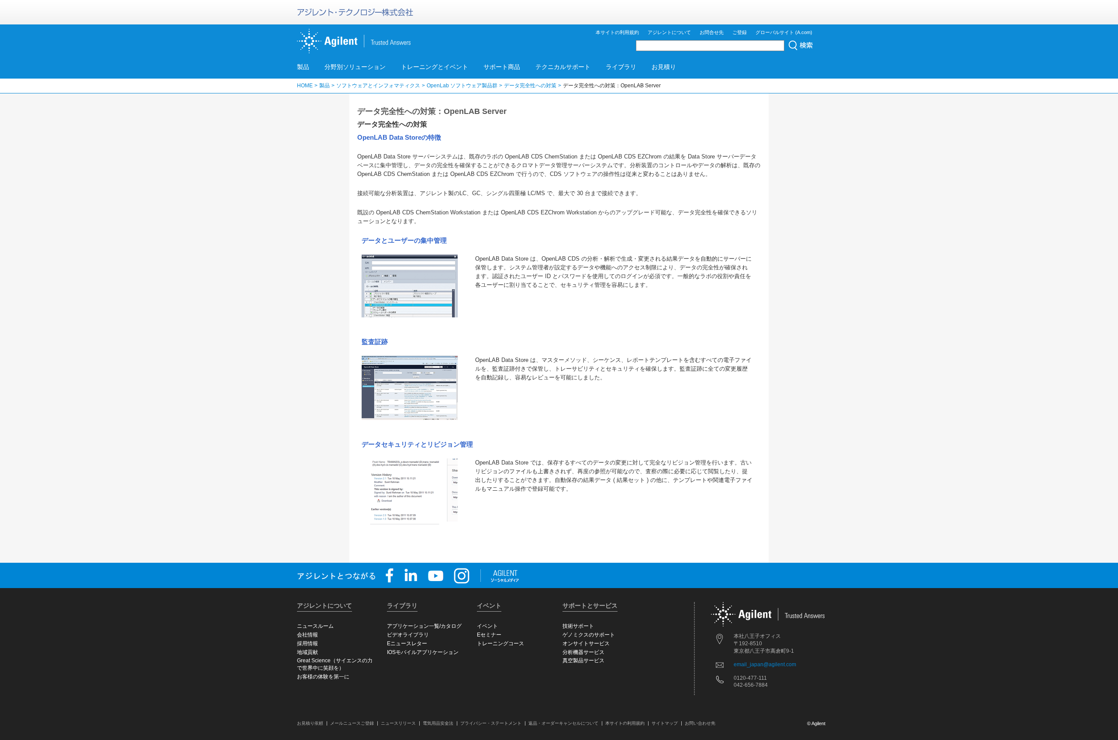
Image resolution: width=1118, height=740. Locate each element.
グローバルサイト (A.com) (784, 32)
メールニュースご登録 (352, 723)
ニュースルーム (315, 626)
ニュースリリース (398, 723)
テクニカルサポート (562, 66)
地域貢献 (307, 652)
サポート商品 (501, 66)
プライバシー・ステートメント (490, 723)
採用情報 (307, 643)
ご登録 (739, 32)
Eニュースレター (407, 643)
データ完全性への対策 (530, 86)
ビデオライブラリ (408, 635)
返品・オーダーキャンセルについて (563, 723)
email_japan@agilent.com (765, 664)
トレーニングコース (500, 643)
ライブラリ (621, 66)
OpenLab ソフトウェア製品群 (462, 86)
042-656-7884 (751, 685)
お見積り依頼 (310, 723)
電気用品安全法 (438, 723)
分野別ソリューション (355, 66)
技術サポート (578, 626)
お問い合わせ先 (700, 723)
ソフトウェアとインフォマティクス (378, 86)
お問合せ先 (712, 32)
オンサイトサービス (586, 643)
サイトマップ (665, 723)
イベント (487, 626)
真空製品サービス (583, 660)
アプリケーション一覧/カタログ (424, 626)
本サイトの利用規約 (617, 32)
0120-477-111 (750, 678)
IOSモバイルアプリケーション (423, 652)
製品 (303, 66)
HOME (305, 86)
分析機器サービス (583, 652)
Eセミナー (489, 635)
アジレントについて (669, 32)
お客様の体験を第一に (323, 677)
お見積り (664, 66)
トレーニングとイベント (434, 66)
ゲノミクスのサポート (588, 635)
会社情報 (307, 635)
